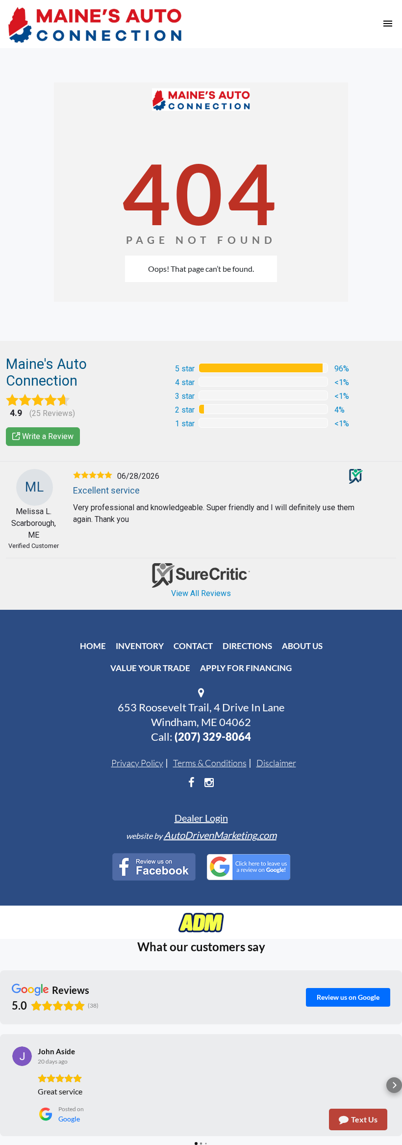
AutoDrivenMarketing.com (220, 835)
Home (93, 646)
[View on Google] (22, 1056)
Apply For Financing (246, 668)
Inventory (140, 646)
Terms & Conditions (210, 762)
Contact (193, 646)
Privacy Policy (137, 762)
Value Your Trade (150, 668)
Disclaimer (276, 762)
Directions (247, 646)
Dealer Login (201, 818)
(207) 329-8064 (213, 736)
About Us (302, 646)
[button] (8, 1085)
